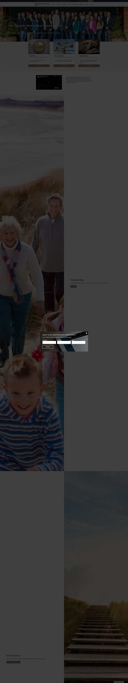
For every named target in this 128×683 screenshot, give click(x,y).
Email (73, 340)
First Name (44, 340)
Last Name (59, 340)
